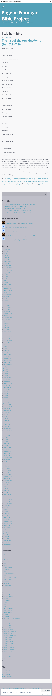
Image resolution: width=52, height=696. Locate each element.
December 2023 (7, 311)
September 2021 (8, 364)
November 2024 (8, 290)
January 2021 (7, 379)
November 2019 (8, 407)
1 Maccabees (15, 178)
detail (8, 179)
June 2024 (6, 300)
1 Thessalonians (8, 558)
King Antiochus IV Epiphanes (32, 181)
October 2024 (7, 292)
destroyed (4, 179)
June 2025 (6, 277)
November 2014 (8, 523)
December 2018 (7, 428)
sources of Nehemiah (9, 647)
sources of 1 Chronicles (9, 620)
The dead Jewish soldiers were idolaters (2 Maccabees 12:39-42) (20, 204)
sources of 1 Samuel (9, 626)
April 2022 (6, 350)
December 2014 (7, 521)
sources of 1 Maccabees (10, 624)
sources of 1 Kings (8, 622)
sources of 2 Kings (8, 629)
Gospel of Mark (7, 595)
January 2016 (7, 496)
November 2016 (8, 476)
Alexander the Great (26, 178)
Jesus (5, 604)
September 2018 (8, 434)
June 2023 (6, 323)
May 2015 (6, 511)
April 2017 (6, 467)
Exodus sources (7, 585)
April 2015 (6, 513)
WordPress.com (7, 678)
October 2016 (7, 478)
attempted (34, 178)
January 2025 (7, 286)
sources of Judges (8, 643)
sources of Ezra (7, 639)
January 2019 (7, 426)
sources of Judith (8, 645)
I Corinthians (7, 600)
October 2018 (7, 432)
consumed (42, 178)
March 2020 (6, 399)
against (20, 178)
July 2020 (6, 391)
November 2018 (8, 430)
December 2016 (7, 474)
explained (16, 179)
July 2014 (6, 531)
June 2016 (6, 486)
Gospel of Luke (7, 593)
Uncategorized (7, 178)
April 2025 (6, 280)
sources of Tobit (8, 653)
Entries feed (7, 674)
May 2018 (6, 441)
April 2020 (6, 397)
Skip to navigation (3, 6)
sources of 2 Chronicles (9, 628)
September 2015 (8, 504)
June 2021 (6, 370)
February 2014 (7, 540)
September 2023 (8, 317)
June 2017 (6, 463)
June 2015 (6, 509)
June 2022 (6, 346)
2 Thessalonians (8, 567)
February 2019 (7, 424)
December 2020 (7, 381)
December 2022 (7, 335)
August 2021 (7, 366)
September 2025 (8, 271)
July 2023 (6, 321)
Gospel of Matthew (8, 596)
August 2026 (7, 249)
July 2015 (6, 507)
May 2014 (6, 535)
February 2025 (7, 284)
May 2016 (6, 488)
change (38, 178)
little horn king (41, 181)
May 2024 (6, 302)
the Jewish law (44, 183)
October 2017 (7, 455)
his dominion (13, 181)
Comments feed (8, 676)
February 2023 (7, 331)
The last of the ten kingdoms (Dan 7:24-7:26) (21, 42)
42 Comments (42, 184)
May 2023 (6, 325)
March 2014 (6, 539)
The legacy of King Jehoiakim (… (21, 227)
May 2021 (6, 372)
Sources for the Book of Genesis (12, 618)
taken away (25, 183)
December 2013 (7, 544)
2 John (5, 564)
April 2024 (6, 304)
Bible (5, 575)
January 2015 (7, 519)
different (11, 179)
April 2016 (6, 490)
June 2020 (6, 393)
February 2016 (7, 494)
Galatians (6, 587)
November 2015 (8, 500)
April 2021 (6, 374)
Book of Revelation (8, 579)
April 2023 (6, 327)
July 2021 (6, 368)
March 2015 (6, 515)
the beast (30, 183)
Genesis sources (8, 589)
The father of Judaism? (18, 232)
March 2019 (6, 422)
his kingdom (19, 181)
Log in (5, 672)
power (8, 183)
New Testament (8, 612)
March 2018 (6, 445)
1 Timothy (6, 560)
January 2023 (7, 333)
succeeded (20, 183)
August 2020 (7, 389)
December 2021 (7, 358)
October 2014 (7, 525)
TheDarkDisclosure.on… (12, 223)
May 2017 (6, 465)
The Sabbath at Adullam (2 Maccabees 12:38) (15, 206)
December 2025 (7, 265)
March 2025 (6, 282)
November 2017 (8, 453)
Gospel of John (7, 591)
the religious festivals (26, 184)
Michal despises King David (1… (28, 236)
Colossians (6, 581)
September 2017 (8, 457)
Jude (5, 606)
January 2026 (7, 263)
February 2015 (7, 517)
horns (24, 181)
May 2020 (6, 395)
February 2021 (7, 377)
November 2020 (8, 383)
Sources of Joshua (8, 641)
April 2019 (6, 420)
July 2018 (6, 438)
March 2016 (6, 492)
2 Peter (5, 565)
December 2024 (7, 288)
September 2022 (8, 341)
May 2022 (6, 348)
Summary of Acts (8, 655)
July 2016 (6, 484)
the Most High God (17, 184)
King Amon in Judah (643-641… (20, 240)
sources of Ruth (8, 651)
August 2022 (7, 342)
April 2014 (6, 537)
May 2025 (6, 278)
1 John (5, 554)
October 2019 (7, 408)
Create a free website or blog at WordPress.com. (14, 688)
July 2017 (6, 461)
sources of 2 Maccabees (10, 631)
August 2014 (7, 529)
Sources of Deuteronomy (10, 635)
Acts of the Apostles (9, 573)
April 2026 (6, 257)
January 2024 (7, 310)
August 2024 (7, 296)
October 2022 (7, 339)
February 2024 (7, 308)
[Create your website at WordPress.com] (26, 1)
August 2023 (7, 319)
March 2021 (6, 375)
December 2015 (7, 498)
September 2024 (8, 294)
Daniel (46, 178)
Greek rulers (40, 179)
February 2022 (7, 354)
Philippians (6, 616)
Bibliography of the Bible (10, 577)
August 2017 (7, 459)
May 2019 (6, 418)
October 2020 (7, 385)
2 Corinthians (7, 562)
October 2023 (7, 315)
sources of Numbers (9, 649)
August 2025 (7, 273)
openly (46, 181)
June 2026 (6, 253)
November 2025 (8, 267)
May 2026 (6, 255)
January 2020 (7, 403)
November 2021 (8, 360)
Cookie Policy (28, 692)
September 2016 (8, 480)
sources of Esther (8, 637)
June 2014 (6, 533)
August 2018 (7, 436)
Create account (7, 670)
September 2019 (8, 410)
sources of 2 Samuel (9, 633)
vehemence (33, 184)
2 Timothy (6, 569)
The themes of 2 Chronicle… (27, 223)
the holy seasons (36, 183)
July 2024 (6, 298)
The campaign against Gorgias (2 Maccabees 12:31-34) (17, 210)
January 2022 (7, 356)
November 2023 (8, 313)
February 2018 (7, 447)
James (5, 602)
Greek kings (34, 179)
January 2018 (7, 449)
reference (12, 183)
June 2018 (6, 440)
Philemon (6, 614)
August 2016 (7, 482)
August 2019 (7, 412)
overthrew (4, 183)
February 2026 (7, 261)
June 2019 (6, 416)
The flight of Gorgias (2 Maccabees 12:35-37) (15, 208)
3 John (5, 571)
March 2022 (6, 352)
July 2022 (6, 344)
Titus (5, 659)
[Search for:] (24, 194)
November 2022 (8, 337)
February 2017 (7, 471)
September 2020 (8, 387)
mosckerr (8, 227)
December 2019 (7, 405)
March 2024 (6, 306)
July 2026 (6, 251)
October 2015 (7, 502)
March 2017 (6, 469)
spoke (16, 183)
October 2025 (7, 269)
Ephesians (6, 583)
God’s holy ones (28, 179)
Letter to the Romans (9, 608)
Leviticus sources (8, 610)
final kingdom (21, 179)
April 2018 (6, 443)
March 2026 (6, 259)
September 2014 (8, 527)
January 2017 (7, 472)
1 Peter (5, 556)
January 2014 (7, 542)
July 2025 (6, 275)
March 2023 (6, 329)
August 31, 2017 (7, 37)
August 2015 (7, 505)
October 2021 (7, 362)
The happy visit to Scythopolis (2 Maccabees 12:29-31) (17, 212)
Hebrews (6, 598)
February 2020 (7, 401)
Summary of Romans (9, 657)
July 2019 (6, 414)
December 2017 (7, 451)
